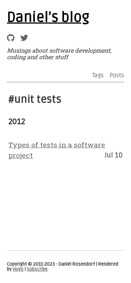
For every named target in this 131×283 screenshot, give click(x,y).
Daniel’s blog (48, 17)
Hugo (18, 269)
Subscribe (37, 269)
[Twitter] (24, 38)
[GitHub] (11, 38)
